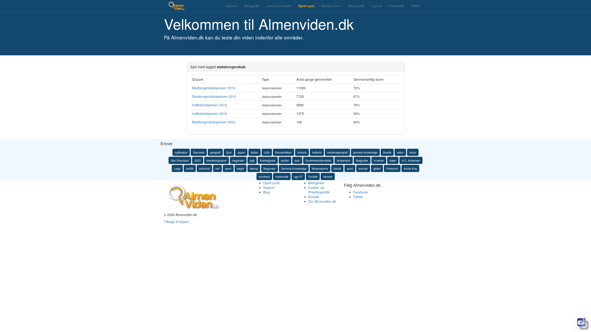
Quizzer (231, 5)
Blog (266, 192)
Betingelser (316, 183)
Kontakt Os (329, 5)
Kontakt (313, 196)
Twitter (415, 5)
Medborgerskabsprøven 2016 (213, 88)
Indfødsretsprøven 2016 (209, 113)
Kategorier (251, 5)
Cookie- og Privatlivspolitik (318, 189)
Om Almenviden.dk (322, 201)
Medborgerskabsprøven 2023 (213, 122)
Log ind (376, 5)
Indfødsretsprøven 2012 (209, 105)
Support (269, 187)
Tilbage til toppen (176, 221)
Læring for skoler (278, 5)
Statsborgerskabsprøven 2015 (214, 96)
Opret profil (356, 5)
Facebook (396, 5)
